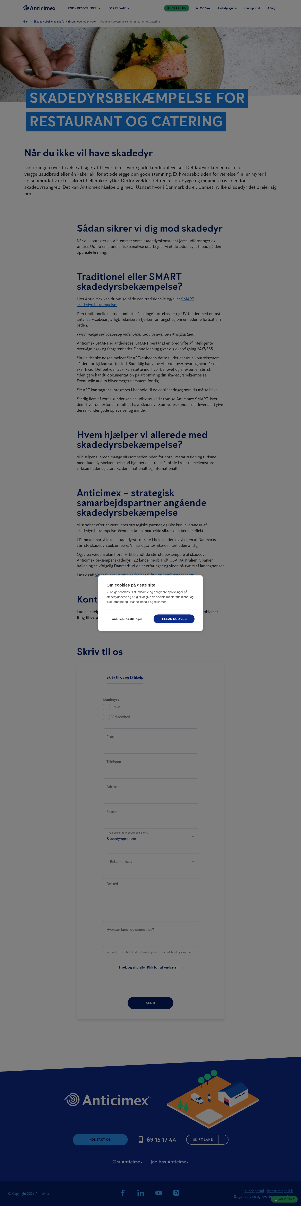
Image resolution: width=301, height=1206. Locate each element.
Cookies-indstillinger (127, 618)
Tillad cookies (174, 618)
